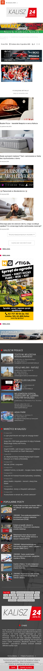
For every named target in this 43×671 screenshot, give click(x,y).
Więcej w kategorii (20, 93)
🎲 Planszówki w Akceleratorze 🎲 (13, 191)
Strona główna (4, 37)
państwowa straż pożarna (25, 592)
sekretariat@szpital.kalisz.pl (23, 406)
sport (13, 592)
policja (37, 595)
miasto (21, 598)
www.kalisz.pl (33, 375)
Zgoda (13, 667)
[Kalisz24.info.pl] (21, 7)
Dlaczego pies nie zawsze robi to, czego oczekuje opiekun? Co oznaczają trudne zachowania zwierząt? (20, 225)
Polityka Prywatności (27, 656)
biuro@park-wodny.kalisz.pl (22, 418)
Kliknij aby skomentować (21, 243)
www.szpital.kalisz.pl (20, 407)
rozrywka (12, 595)
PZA (6, 44)
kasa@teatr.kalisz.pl (20, 363)
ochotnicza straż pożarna (26, 600)
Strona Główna (12, 656)
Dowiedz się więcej (26, 667)
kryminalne (12, 600)
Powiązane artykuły (21, 90)
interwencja (29, 598)
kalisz (37, 592)
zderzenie (7, 598)
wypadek (20, 595)
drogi (5, 595)
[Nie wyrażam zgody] (40, 664)
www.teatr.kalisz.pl (33, 363)
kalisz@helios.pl (19, 388)
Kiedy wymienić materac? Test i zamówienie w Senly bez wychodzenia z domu (20, 157)
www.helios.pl (29, 388)
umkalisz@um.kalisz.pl (21, 375)
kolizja (37, 598)
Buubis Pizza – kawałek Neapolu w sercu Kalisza (19, 123)
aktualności (29, 595)
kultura (14, 598)
